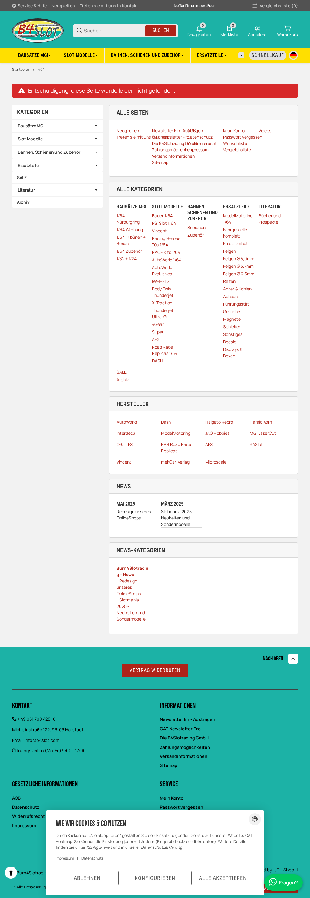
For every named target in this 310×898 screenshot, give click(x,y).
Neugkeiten (63, 5)
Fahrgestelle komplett (235, 233)
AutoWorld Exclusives (162, 270)
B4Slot (256, 444)
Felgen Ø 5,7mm (238, 266)
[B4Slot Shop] (38, 30)
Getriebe (231, 311)
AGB (16, 798)
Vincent (159, 231)
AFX (155, 339)
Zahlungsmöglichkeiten (185, 747)
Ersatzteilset (235, 243)
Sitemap (168, 765)
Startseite (20, 69)
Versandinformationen (183, 756)
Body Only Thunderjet (162, 292)
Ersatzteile (28, 165)
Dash (166, 422)
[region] (155, 55)
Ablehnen (87, 878)
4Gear (158, 324)
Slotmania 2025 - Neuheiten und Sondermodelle (177, 518)
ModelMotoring (175, 433)
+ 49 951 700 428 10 (36, 719)
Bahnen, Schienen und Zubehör (49, 152)
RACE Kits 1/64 (166, 252)
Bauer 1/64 (162, 215)
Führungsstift (236, 304)
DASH (157, 361)
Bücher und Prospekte (270, 219)
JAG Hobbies (217, 433)
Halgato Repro (219, 422)
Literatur (26, 190)
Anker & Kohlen (237, 289)
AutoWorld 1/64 (166, 260)
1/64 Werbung (130, 229)
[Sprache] (293, 55)
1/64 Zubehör (129, 251)
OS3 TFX (125, 444)
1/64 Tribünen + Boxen (131, 240)
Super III (159, 332)
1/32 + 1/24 (127, 258)
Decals (229, 342)
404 (41, 69)
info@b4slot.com (42, 740)
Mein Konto (171, 798)
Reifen (229, 281)
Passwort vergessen (181, 807)
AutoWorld (127, 422)
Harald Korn (261, 422)
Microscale (215, 462)
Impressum (65, 858)
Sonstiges (232, 334)
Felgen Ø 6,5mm (238, 274)
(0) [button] (279, 5)
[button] (293, 659)
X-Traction (162, 303)
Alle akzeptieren (223, 878)
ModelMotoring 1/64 (237, 219)
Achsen (230, 296)
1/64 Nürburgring (128, 219)
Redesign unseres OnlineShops (134, 515)
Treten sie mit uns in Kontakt (109, 5)
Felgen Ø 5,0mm (238, 258)
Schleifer (231, 326)
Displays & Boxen (232, 352)
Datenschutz (25, 807)
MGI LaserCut (263, 433)
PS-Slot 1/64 (164, 223)
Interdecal (126, 433)
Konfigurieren (155, 878)
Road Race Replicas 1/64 (164, 350)
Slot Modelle (30, 139)
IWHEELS (161, 281)
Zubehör (195, 235)
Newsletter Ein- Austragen (187, 719)
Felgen (229, 251)
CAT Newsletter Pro (180, 729)
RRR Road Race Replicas (176, 447)
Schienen (196, 227)
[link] (57, 126)
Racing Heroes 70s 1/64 (166, 241)
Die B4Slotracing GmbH (184, 738)
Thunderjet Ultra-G (162, 313)
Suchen (161, 30)
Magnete (232, 319)
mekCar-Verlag (175, 462)
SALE (122, 372)
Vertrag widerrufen (155, 670)
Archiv (123, 379)
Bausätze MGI (31, 126)
